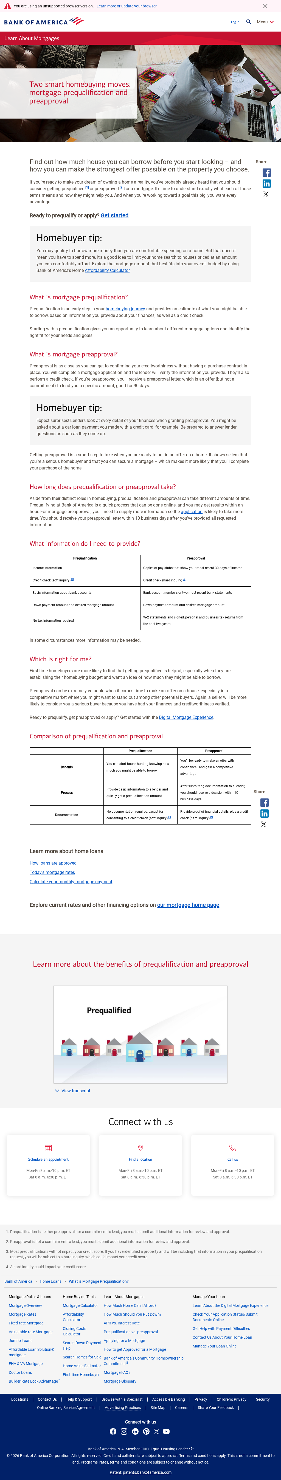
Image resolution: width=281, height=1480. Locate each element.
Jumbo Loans (20, 1340)
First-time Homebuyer (81, 1374)
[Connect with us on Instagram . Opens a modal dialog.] (125, 1432)
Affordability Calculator (107, 270)
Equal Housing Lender (169, 1449)
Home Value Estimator (82, 1366)
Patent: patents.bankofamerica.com (141, 1472)
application (192, 511)
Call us (232, 1159)
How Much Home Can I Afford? (130, 1305)
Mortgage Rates (22, 1314)
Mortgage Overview (25, 1305)
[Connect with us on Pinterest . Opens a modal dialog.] (147, 1432)
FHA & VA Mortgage (26, 1363)
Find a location (140, 1159)
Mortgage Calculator (80, 1305)
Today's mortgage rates (52, 872)
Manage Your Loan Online (215, 1346)
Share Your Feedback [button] (216, 1407)
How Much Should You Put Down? (133, 1314)
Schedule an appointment (48, 1159)
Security (263, 1399)
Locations (19, 1399)
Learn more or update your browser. (127, 6)
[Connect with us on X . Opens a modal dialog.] (156, 1432)
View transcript (75, 1090)
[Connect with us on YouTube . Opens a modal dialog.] (167, 1432)
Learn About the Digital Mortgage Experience (230, 1305)
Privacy (201, 1399)
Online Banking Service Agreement (66, 1407)
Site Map (158, 1407)
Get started (114, 215)
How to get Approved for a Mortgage (135, 1349)
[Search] (249, 22)
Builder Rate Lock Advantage (34, 1381)
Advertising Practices (123, 1407)
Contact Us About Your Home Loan (222, 1337)
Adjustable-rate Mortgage (30, 1332)
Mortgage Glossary (120, 1381)
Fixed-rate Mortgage (26, 1323)
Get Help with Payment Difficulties (221, 1328)
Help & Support (79, 1399)
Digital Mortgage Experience (186, 717)
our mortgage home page (188, 905)
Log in (235, 22)
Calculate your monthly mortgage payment (71, 881)
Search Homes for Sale (82, 1357)
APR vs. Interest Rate (122, 1323)
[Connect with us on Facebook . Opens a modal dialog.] (114, 1432)
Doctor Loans (20, 1372)
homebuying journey (125, 308)
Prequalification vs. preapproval (131, 1332)
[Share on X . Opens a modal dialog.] (266, 194)
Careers (181, 1407)
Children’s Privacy (231, 1399)
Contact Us (47, 1399)
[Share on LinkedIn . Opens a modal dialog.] (267, 183)
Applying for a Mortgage (124, 1340)
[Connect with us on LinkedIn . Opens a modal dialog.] (136, 1432)
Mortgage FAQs (117, 1372)
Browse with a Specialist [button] (122, 1399)
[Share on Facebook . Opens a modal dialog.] (267, 172)
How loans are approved (53, 863)
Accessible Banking (168, 1399)
